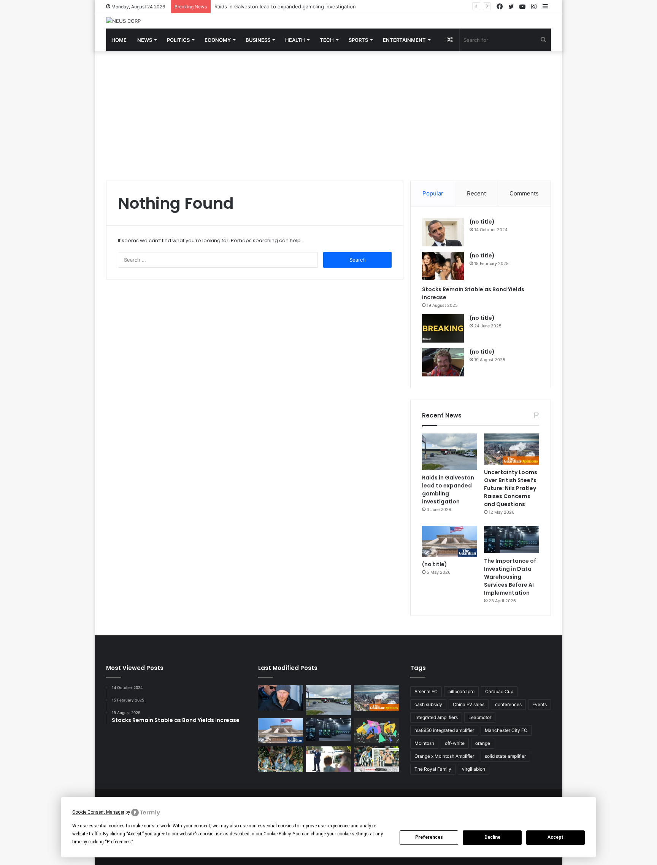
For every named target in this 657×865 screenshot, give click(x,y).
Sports (358, 40)
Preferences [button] (119, 841)
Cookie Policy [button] (276, 833)
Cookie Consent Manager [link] (98, 812)
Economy (218, 40)
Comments (524, 193)
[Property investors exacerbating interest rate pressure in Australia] (328, 758)
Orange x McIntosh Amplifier (444, 756)
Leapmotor (479, 717)
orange (482, 743)
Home (119, 40)
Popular (432, 193)
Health (295, 40)
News (144, 40)
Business (258, 40)
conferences (508, 704)
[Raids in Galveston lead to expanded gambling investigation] (449, 451)
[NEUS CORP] (123, 21)
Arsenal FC (426, 691)
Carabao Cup (499, 691)
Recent (476, 193)
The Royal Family (432, 769)
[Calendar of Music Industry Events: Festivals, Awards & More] (376, 731)
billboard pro (461, 691)
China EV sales (468, 704)
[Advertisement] (328, 116)
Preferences (429, 837)
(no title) (482, 221)
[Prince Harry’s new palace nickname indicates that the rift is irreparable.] (280, 698)
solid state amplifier (505, 756)
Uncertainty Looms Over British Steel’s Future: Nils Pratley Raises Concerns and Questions (510, 488)
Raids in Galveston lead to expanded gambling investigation (285, 6)
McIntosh (424, 743)
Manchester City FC (506, 730)
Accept (555, 837)
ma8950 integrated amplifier (444, 730)
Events (539, 704)
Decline (492, 837)
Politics (178, 40)
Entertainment (404, 40)
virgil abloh (473, 769)
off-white (455, 743)
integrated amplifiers (436, 717)
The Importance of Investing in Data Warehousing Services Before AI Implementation (510, 577)
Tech (327, 40)
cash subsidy (428, 704)
